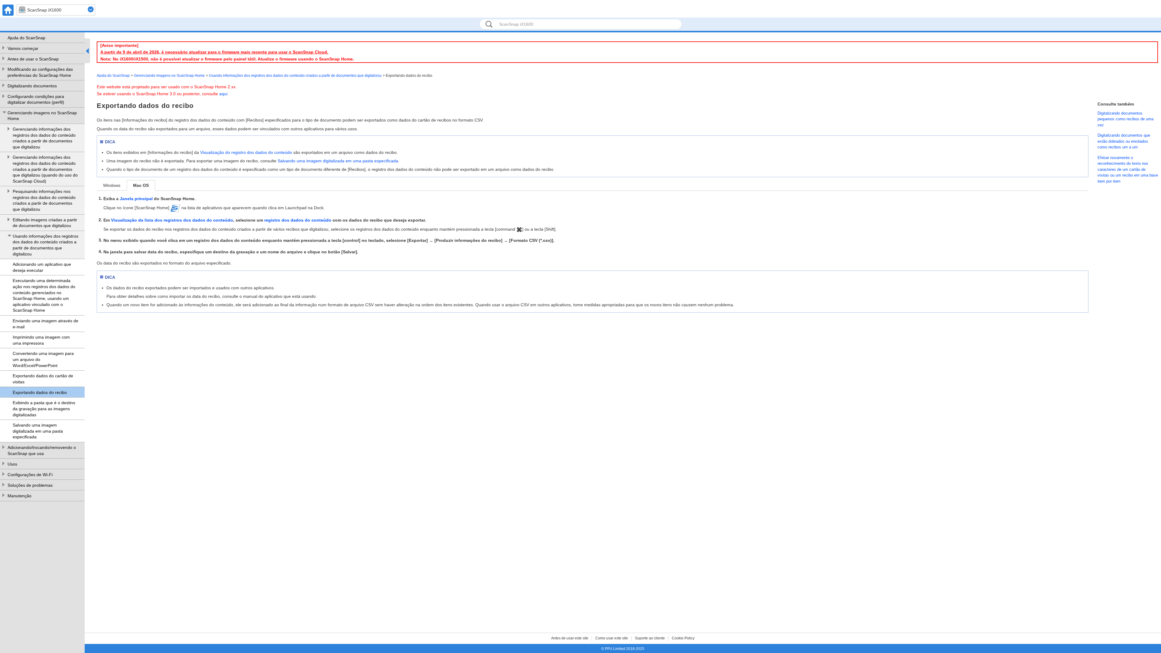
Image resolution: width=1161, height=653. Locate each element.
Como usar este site (611, 638)
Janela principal (136, 198)
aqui (223, 93)
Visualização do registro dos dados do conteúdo (246, 152)
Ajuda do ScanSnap (26, 37)
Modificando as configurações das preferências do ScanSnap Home (40, 72)
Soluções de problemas (30, 485)
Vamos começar (23, 48)
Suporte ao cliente (650, 638)
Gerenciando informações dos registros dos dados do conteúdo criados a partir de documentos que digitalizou (44, 138)
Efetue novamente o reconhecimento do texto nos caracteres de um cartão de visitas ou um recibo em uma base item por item (1128, 169)
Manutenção (19, 495)
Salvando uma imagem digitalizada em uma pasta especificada (38, 431)
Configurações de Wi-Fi (30, 474)
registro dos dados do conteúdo (297, 220)
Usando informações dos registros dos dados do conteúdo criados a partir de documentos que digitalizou (45, 245)
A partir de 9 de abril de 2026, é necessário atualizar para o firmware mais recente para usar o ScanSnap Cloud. (214, 52)
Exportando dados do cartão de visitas (43, 378)
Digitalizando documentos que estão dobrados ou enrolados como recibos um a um (1124, 141)
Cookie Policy (683, 638)
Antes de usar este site (569, 638)
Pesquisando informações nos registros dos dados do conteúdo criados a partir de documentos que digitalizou (44, 200)
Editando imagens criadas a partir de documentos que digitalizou (45, 222)
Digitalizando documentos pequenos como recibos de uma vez (1125, 119)
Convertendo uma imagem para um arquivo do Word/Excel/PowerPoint (43, 359)
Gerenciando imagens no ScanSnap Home (42, 115)
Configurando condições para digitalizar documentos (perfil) (36, 99)
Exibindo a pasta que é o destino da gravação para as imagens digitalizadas (44, 408)
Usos (12, 464)
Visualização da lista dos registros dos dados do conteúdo (172, 220)
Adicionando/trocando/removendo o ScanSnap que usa (42, 450)
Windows (111, 185)
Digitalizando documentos (32, 85)
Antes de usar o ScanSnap (33, 59)
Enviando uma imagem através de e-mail (45, 323)
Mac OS (141, 185)
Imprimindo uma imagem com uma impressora (41, 340)
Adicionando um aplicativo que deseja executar (42, 267)
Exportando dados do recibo (40, 392)
